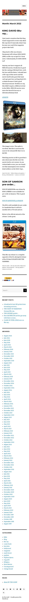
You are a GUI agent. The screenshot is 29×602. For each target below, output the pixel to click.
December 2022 (9, 435)
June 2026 (7, 340)
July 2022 (7, 447)
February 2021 (8, 485)
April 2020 (7, 505)
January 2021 (8, 487)
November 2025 (9, 356)
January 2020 (8, 512)
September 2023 (9, 415)
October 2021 (8, 467)
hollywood (17, 173)
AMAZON (5, 97)
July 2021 (6, 474)
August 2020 (8, 499)
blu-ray (12, 265)
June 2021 (7, 476)
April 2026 (7, 345)
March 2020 (8, 508)
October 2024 (8, 385)
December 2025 (9, 354)
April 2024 (7, 399)
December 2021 (9, 462)
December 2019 (9, 515)
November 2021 (9, 465)
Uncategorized (8, 566)
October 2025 (8, 358)
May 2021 (7, 478)
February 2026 (8, 349)
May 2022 (7, 451)
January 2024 (8, 406)
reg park (7, 560)
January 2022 (8, 460)
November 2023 (9, 410)
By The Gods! (5, 597)
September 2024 (9, 388)
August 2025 (8, 363)
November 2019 (9, 517)
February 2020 (8, 510)
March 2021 (7, 483)
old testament (10, 174)
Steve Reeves (10, 267)
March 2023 (7, 428)
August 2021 (8, 471)
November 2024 (9, 383)
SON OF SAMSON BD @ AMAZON (12, 200)
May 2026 (7, 342)
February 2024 (8, 404)
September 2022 (9, 442)
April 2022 (7, 453)
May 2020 (7, 503)
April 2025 (7, 372)
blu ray (4, 174)
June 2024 (7, 394)
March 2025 (7, 374)
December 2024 (9, 381)
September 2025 (9, 360)
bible (12, 173)
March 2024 (8, 401)
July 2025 (7, 365)
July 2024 (7, 392)
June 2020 (7, 501)
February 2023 (8, 431)
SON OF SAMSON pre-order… (12, 183)
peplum (22, 173)
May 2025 (7, 370)
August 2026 (8, 336)
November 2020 (9, 492)
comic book (7, 544)
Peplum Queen (8, 557)
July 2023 (7, 419)
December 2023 (9, 408)
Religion (6, 562)
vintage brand (8, 569)
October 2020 (8, 494)
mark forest (8, 553)
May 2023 (7, 424)
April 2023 (7, 426)
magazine (7, 551)
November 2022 (9, 437)
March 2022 (8, 456)
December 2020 (9, 490)
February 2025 (8, 376)
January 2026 (8, 351)
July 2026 (7, 338)
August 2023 (8, 417)
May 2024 (7, 397)
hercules (17, 265)
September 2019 (9, 521)
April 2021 (7, 481)
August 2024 (8, 390)
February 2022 (8, 458)
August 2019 (8, 524)
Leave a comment (20, 174)
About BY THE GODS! (10, 582)
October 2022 (8, 440)
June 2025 (7, 367)
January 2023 (8, 433)
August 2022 (8, 444)
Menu (24, 6)
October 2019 (8, 519)
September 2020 (9, 496)
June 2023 (7, 422)
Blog (5, 539)
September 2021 (9, 469)
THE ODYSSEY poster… (11, 313)
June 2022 (7, 449)
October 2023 (8, 413)
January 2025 (8, 379)
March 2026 (8, 347)
